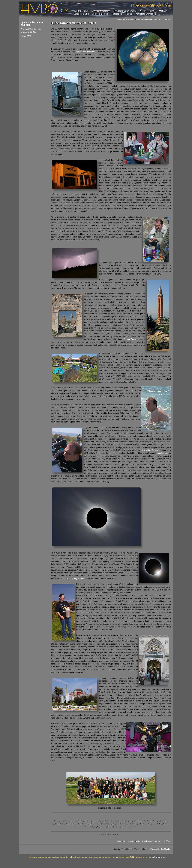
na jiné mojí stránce (75, 578)
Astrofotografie (148, 11)
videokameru (163, 453)
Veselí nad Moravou (85, 52)
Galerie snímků (81, 14)
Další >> (165, 19)
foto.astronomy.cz (156, 857)
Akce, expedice (100, 14)
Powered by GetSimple (160, 849)
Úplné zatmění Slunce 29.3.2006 (148, 19)
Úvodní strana (81, 11)
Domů (119, 19)
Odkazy (163, 11)
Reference (117, 14)
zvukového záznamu (150, 450)
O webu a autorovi (101, 11)
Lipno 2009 (26, 36)
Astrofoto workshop (146, 14)
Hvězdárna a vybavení (125, 11)
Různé (129, 14)
